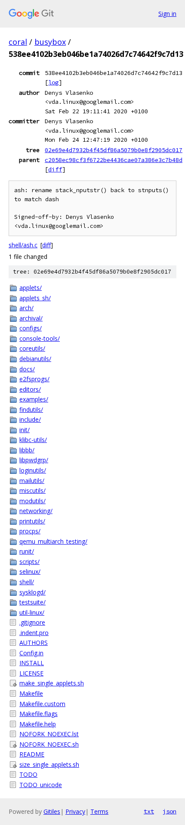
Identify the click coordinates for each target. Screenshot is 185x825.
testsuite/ (32, 602)
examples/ (33, 399)
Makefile (31, 693)
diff (55, 169)
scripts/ (29, 561)
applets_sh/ (35, 298)
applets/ (30, 287)
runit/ (26, 551)
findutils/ (31, 409)
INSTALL (31, 663)
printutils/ (32, 521)
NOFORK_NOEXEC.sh (49, 744)
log (53, 82)
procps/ (29, 531)
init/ (24, 430)
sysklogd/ (32, 592)
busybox (50, 42)
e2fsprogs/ (34, 379)
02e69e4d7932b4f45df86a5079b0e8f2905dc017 (113, 150)
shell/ (26, 582)
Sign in (167, 13)
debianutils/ (35, 359)
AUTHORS (33, 642)
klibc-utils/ (33, 440)
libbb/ (26, 450)
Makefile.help (37, 724)
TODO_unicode (40, 785)
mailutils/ (31, 480)
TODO (28, 774)
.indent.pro (34, 633)
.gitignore (32, 622)
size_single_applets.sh (49, 764)
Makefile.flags (38, 714)
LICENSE (31, 673)
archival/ (31, 318)
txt (149, 811)
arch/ (26, 308)
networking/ (35, 511)
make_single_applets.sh (51, 683)
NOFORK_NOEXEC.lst (49, 734)
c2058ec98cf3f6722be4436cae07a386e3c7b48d (113, 160)
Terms (99, 811)
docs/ (27, 369)
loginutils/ (32, 470)
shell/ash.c (23, 245)
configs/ (30, 328)
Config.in (31, 653)
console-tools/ (39, 338)
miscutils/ (32, 490)
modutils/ (32, 501)
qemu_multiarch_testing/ (53, 541)
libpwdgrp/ (33, 460)
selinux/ (29, 571)
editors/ (30, 389)
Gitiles (51, 811)
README (31, 754)
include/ (30, 419)
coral (18, 42)
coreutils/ (32, 348)
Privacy (75, 811)
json (169, 811)
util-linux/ (31, 612)
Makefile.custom (42, 704)
